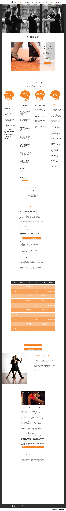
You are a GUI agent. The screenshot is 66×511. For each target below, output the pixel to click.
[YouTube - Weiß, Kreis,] (14, 506)
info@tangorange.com (38, 254)
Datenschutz (24, 505)
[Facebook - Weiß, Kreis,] (12, 506)
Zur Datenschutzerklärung (33, 509)
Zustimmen (61, 509)
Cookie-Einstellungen (55, 509)
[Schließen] (64, 509)
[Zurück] (12, 56)
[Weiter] (53, 56)
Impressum (18, 505)
